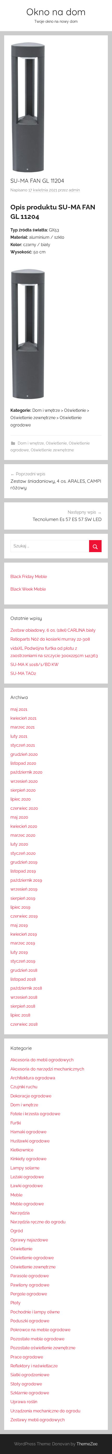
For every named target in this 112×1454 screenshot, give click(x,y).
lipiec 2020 (20, 799)
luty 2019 (19, 952)
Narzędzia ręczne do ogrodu (38, 1221)
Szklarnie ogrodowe (29, 1392)
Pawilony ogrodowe (29, 1285)
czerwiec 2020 (24, 808)
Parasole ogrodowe (29, 1275)
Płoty (15, 1302)
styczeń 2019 (22, 961)
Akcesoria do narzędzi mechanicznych (47, 1069)
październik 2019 (26, 880)
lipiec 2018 (20, 1015)
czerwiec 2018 (24, 1024)
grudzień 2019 (23, 862)
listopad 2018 (23, 979)
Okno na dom (56, 12)
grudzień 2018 (23, 970)
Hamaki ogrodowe (28, 1131)
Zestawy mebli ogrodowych (37, 1419)
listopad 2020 (23, 763)
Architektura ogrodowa (32, 1077)
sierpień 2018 (22, 1006)
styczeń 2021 (22, 745)
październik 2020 (26, 772)
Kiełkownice (21, 1149)
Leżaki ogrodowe (27, 1176)
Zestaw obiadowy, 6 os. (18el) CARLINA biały (53, 630)
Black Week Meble (28, 589)
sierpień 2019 (22, 898)
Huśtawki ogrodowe (29, 1141)
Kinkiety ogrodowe (28, 1158)
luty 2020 (19, 844)
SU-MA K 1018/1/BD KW (34, 664)
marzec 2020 (22, 835)
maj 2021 (18, 709)
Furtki (15, 1122)
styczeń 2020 (23, 853)
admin (74, 190)
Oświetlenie (56, 443)
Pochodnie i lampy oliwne (35, 1311)
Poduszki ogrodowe (29, 1320)
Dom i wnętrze (31, 443)
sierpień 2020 (23, 790)
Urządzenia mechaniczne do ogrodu (45, 1410)
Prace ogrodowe (26, 1357)
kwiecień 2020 (23, 826)
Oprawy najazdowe (29, 1239)
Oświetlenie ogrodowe (32, 1257)
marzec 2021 (22, 727)
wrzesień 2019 (23, 889)
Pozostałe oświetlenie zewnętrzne (42, 1347)
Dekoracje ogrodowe (30, 1096)
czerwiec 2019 (24, 916)
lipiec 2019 (20, 907)
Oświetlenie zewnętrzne (52, 450)
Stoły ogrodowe (26, 1383)
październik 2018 (26, 988)
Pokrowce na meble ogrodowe (40, 1329)
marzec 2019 (22, 943)
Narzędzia (20, 1213)
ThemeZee (87, 1443)
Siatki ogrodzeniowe (29, 1374)
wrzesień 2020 (24, 781)
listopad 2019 (23, 871)
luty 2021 (18, 736)
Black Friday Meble (28, 576)
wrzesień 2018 (23, 997)
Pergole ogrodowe (28, 1293)
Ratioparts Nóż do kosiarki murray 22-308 (50, 639)
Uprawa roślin (23, 1401)
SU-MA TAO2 (23, 673)
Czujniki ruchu (24, 1086)
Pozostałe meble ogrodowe (37, 1338)
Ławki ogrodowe (26, 1185)
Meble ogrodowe (27, 1203)
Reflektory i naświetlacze (34, 1365)
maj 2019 (19, 925)
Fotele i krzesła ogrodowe (35, 1113)
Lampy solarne (24, 1168)
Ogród (16, 1230)
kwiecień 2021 (23, 718)
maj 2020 (19, 817)
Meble (16, 1194)
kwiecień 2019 (23, 934)
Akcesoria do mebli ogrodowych (41, 1059)
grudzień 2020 (24, 754)
